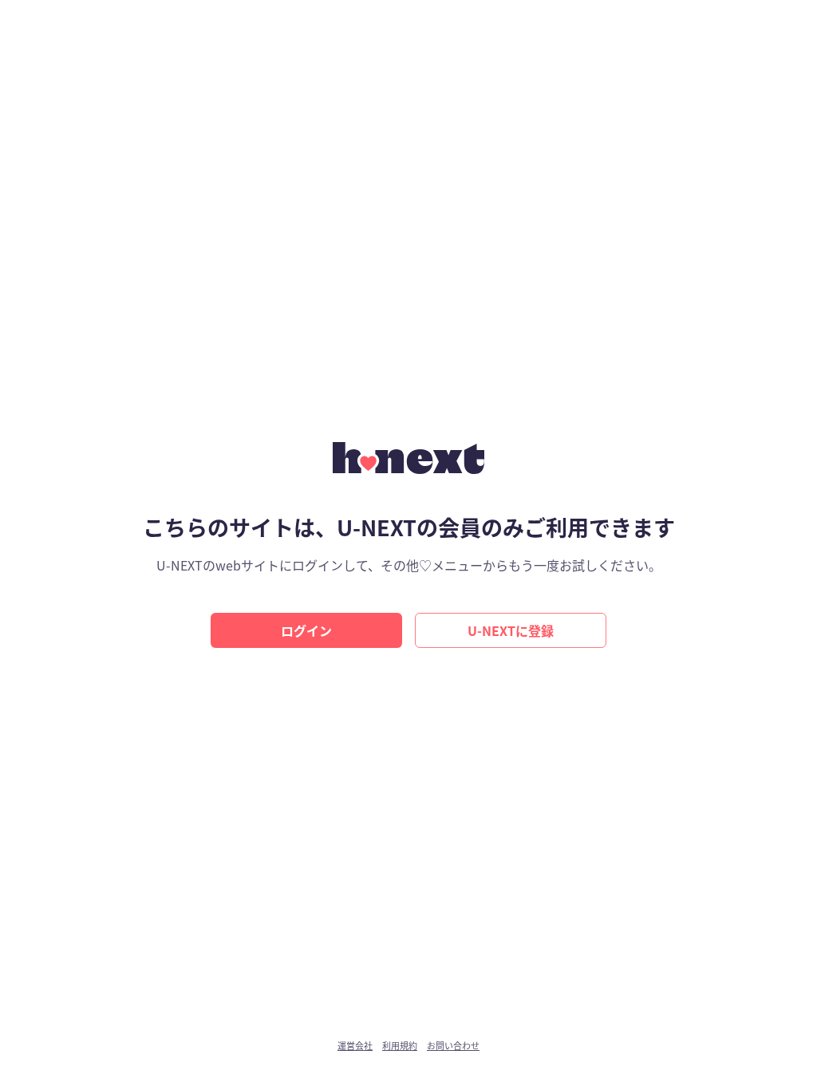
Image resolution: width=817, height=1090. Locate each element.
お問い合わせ (453, 1046)
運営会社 (355, 1046)
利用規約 (399, 1046)
